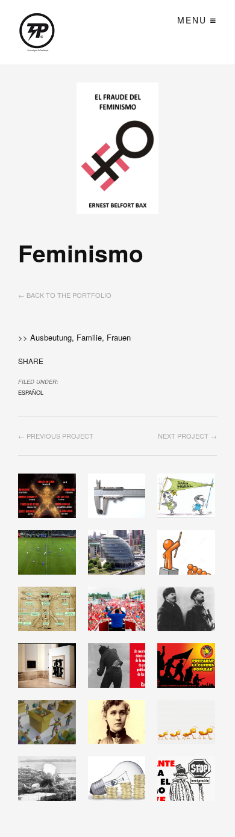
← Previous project (55, 435)
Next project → (187, 435)
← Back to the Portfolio (64, 295)
